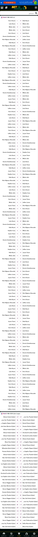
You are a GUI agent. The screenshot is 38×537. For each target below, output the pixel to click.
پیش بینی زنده (26, 535)
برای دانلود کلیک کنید (9, 2)
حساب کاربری (4, 535)
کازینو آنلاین (11, 535)
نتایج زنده (19, 535)
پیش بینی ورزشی (34, 535)
